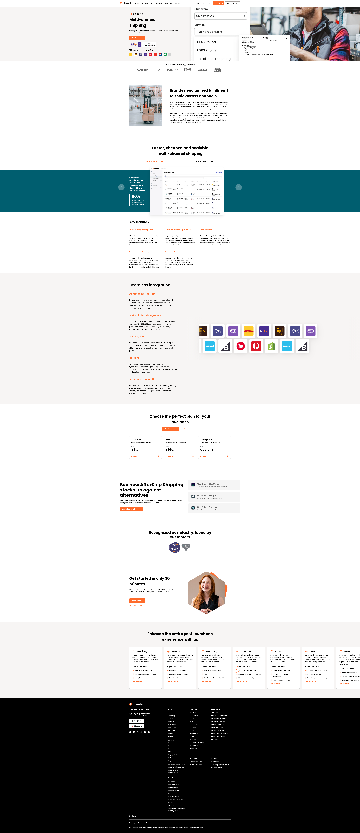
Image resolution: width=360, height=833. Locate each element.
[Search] (198, 3)
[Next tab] (239, 187)
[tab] (154, 161)
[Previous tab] (121, 187)
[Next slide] (236, 669)
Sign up (208, 3)
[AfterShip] (126, 3)
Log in (202, 3)
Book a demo (218, 3)
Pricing (177, 3)
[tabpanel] (180, 217)
